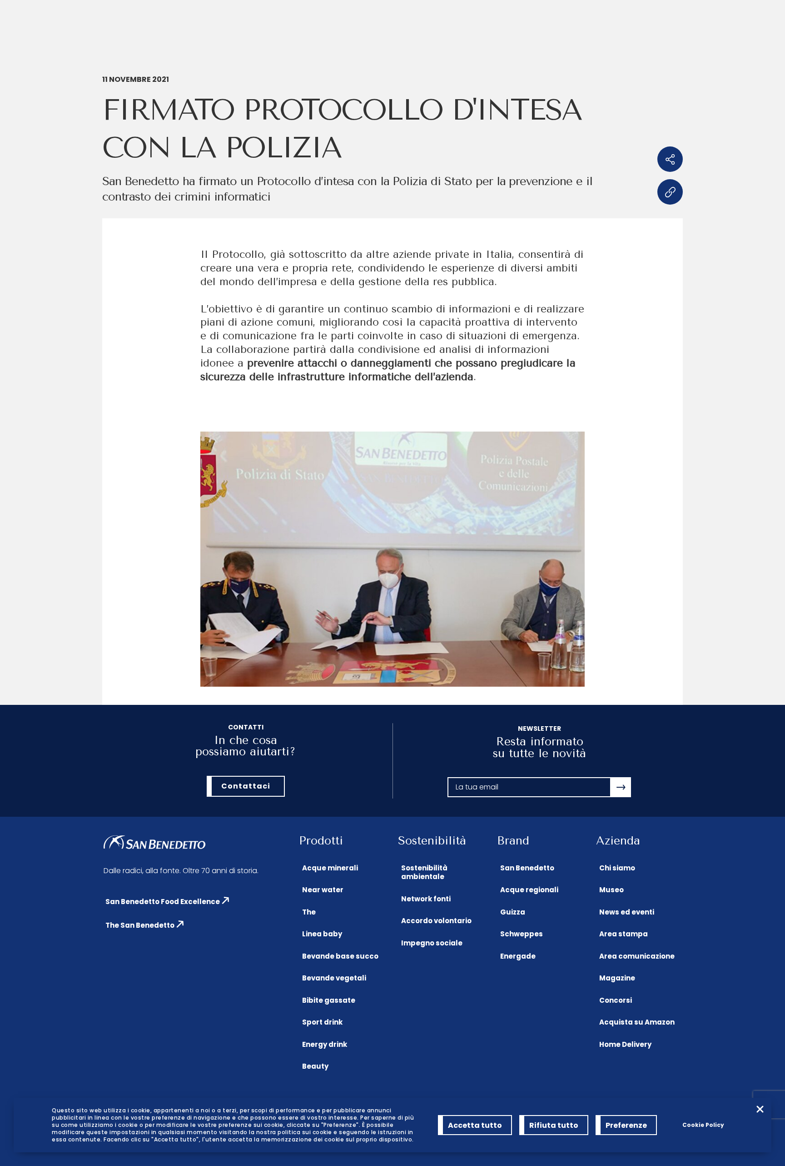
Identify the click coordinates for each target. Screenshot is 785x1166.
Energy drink (324, 1044)
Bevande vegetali (334, 978)
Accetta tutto (475, 1125)
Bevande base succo (340, 956)
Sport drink (322, 1022)
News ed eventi (626, 912)
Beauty (315, 1066)
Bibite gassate (328, 1000)
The (309, 912)
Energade (518, 956)
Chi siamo (617, 868)
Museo (611, 890)
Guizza (512, 912)
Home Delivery (625, 1044)
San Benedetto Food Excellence (162, 901)
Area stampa (623, 934)
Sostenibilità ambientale (424, 872)
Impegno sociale (431, 943)
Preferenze (626, 1125)
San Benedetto (527, 868)
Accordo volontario (436, 920)
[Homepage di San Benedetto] (155, 843)
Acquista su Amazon (637, 1022)
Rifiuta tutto (553, 1125)
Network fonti (426, 899)
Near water (322, 890)
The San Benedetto (139, 925)
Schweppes (521, 934)
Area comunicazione (637, 956)
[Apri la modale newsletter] (621, 787)
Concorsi (615, 1000)
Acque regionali (529, 890)
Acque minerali (330, 868)
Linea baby (322, 934)
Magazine (617, 978)
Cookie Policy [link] (703, 1125)
